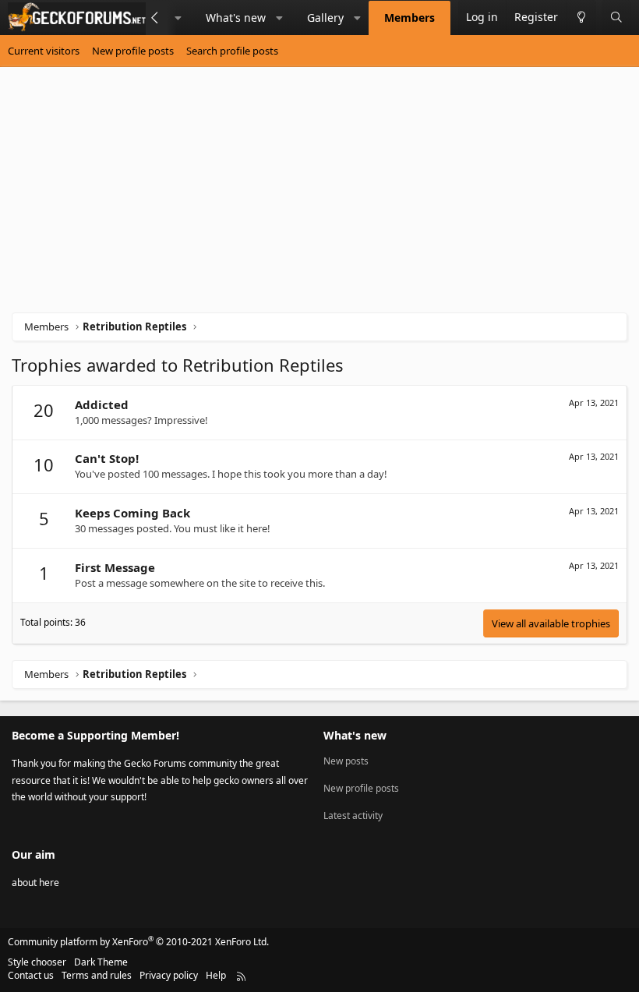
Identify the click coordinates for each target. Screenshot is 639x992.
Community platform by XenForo (138, 941)
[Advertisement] (319, 195)
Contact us (31, 975)
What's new (236, 17)
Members (409, 17)
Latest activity (353, 815)
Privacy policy (168, 975)
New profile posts (133, 51)
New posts (346, 761)
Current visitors (43, 51)
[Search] (616, 17)
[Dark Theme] (581, 17)
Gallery (325, 17)
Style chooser (37, 962)
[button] (178, 18)
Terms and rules (97, 975)
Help (216, 975)
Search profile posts (232, 51)
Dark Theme (101, 962)
